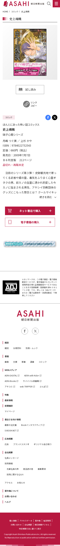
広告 (7, 444)
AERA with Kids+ (31, 375)
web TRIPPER (26, 386)
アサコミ (9, 386)
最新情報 (9, 400)
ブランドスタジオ (21, 444)
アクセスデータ (26, 520)
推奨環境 (47, 520)
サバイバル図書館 (31, 381)
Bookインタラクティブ (31, 424)
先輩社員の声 (13, 468)
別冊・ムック (32, 348)
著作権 (37, 520)
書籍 (7, 356)
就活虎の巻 (28, 468)
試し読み (30, 89)
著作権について (12, 490)
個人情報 (13, 520)
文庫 (15, 361)
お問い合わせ (11, 496)
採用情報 (9, 463)
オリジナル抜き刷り (43, 444)
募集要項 (42, 468)
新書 (24, 361)
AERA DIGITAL (11, 375)
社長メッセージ (12, 457)
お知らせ (21, 482)
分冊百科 (17, 348)
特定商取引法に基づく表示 (30, 528)
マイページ (10, 411)
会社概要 (9, 452)
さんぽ (43, 386)
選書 (32, 361)
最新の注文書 (11, 424)
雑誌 (7, 342)
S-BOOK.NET (10, 430)
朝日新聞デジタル (42, 524)
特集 (7, 394)
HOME (5, 11)
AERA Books (10, 381)
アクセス (8, 482)
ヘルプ (8, 501)
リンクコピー (33, 104)
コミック (14, 11)
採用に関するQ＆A (15, 474)
